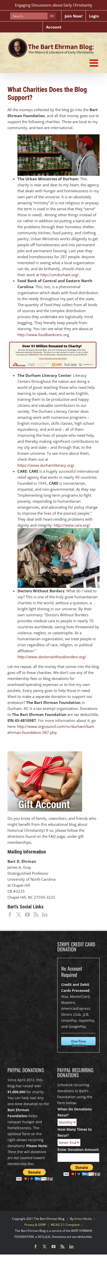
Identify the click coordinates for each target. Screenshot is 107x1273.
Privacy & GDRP (35, 1225)
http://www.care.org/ (72, 525)
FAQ (52, 836)
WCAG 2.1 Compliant (65, 1225)
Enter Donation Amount (78, 1149)
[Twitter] (18, 914)
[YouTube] (27, 914)
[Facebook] (9, 914)
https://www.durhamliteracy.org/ (45, 465)
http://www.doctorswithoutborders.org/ (51, 656)
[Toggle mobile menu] (95, 63)
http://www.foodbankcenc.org (43, 334)
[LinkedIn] (44, 914)
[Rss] (36, 914)
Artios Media (83, 1219)
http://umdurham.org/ (59, 274)
